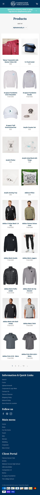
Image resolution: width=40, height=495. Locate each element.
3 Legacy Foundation (8, 476)
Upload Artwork (7, 385)
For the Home (6, 430)
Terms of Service (7, 394)
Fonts (4, 382)
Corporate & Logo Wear (9, 388)
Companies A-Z (7, 470)
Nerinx (4, 473)
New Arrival (5, 448)
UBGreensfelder (7, 467)
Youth (4, 433)
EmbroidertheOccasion (12, 485)
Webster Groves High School (11, 464)
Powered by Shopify (24, 485)
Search (4, 379)
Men (3, 436)
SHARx (4, 461)
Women (4, 439)
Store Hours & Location (9, 403)
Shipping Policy (7, 397)
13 (23, 366)
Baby (3, 427)
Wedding (5, 442)
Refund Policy (6, 400)
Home (4, 424)
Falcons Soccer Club (8, 458)
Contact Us (5, 391)
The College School (8, 479)
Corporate (5, 445)
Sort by (20, 23)
